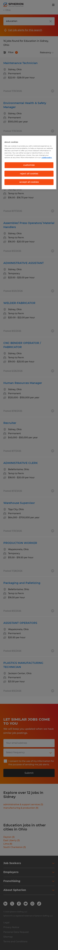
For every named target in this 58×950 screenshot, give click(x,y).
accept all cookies (29, 182)
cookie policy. (47, 157)
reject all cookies (29, 173)
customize (29, 165)
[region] (29, 162)
